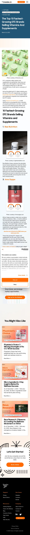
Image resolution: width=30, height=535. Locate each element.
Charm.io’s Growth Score (12, 100)
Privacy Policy (15, 526)
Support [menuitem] (5, 492)
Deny (15, 284)
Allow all (15, 280)
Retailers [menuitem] (18, 495)
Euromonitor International (9, 94)
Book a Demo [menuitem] (6, 497)
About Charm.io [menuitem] (19, 506)
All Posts (5, 10)
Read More (7, 358)
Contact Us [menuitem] (18, 508)
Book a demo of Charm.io (9, 246)
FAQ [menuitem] (4, 517)
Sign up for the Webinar (15, 297)
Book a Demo (15, 464)
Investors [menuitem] (18, 497)
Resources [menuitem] (6, 503)
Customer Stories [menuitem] (7, 513)
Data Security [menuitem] (6, 519)
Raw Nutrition (11, 127)
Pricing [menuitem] (4, 495)
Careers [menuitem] (18, 511)
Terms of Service (15, 528)
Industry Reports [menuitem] (7, 506)
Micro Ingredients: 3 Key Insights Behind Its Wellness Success (13, 384)
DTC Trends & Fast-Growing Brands (11, 12)
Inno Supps (10, 180)
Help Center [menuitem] (6, 515)
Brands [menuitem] (17, 499)
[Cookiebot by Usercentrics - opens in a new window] (21, 249)
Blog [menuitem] (4, 511)
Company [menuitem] (18, 503)
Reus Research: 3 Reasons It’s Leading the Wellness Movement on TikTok (14, 422)
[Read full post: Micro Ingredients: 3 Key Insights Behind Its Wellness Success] (15, 371)
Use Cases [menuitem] (19, 492)
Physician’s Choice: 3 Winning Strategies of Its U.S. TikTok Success (14, 347)
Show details (21, 275)
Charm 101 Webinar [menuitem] (8, 508)
